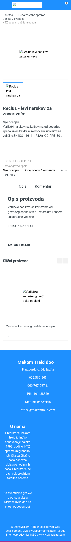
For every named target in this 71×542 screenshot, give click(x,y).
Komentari (43, 186)
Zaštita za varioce (13, 18)
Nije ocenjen (11, 170)
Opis (23, 186)
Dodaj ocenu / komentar (39, 170)
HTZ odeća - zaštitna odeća (19, 22)
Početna (8, 15)
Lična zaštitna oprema (32, 15)
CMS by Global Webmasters (39, 530)
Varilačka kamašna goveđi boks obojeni (30, 326)
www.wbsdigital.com (52, 534)
